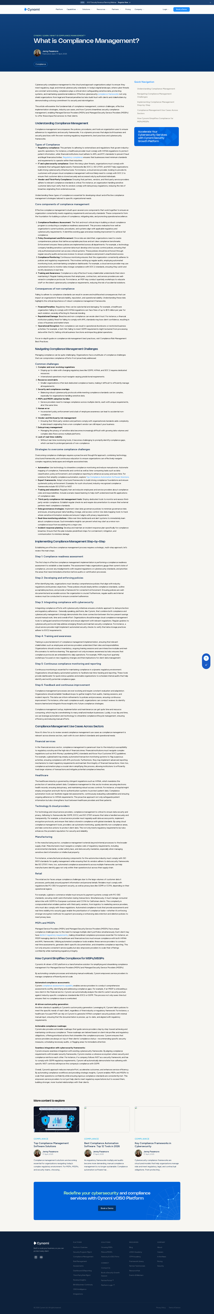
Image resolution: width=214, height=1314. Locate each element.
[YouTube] (41, 1257)
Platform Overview (80, 1247)
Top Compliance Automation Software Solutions (107, 477)
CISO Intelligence (79, 1289)
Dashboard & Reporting (82, 1271)
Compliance (41, 64)
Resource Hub (134, 1271)
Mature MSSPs (106, 1252)
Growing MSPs (106, 1247)
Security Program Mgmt (82, 1252)
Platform (59, 9)
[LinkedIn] (36, 1257)
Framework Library (136, 1261)
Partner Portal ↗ (107, 1280)
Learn (46, 36)
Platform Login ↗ (108, 1285)
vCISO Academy (135, 1252)
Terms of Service (174, 1308)
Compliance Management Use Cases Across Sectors (157, 112)
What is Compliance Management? (67, 36)
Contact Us (105, 1268)
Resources (102, 9)
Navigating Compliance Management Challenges (154, 95)
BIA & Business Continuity (83, 1285)
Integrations (78, 1294)
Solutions (87, 9)
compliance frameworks (108, 94)
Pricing (128, 9)
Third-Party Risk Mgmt (82, 1275)
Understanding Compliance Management (156, 89)
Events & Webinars (136, 1275)
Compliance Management (83, 1257)
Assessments (78, 1266)
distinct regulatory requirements (54, 935)
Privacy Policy (161, 1308)
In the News (161, 1257)
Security (160, 1266)
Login (166, 9)
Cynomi (37, 36)
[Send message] (206, 658)
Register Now (124, 2)
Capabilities (73, 9)
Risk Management (80, 1261)
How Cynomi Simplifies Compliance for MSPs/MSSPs (155, 120)
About (159, 1247)
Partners (116, 9)
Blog (131, 1247)
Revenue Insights (79, 1280)
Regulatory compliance (73, 157)
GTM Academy (135, 1257)
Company (140, 9)
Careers (160, 1252)
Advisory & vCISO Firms (110, 1257)
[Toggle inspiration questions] (206, 665)
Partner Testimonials (137, 1266)
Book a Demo (181, 9)
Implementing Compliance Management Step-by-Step (155, 103)
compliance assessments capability (57, 985)
